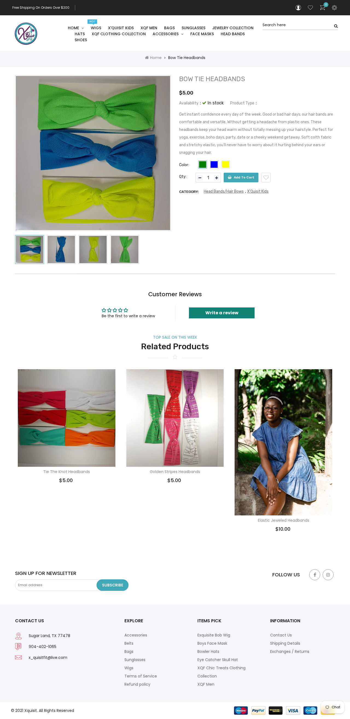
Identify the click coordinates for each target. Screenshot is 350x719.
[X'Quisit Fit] (284, 710)
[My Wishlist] (310, 7)
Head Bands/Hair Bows (224, 191)
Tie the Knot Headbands (66, 471)
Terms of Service (140, 676)
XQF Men (205, 684)
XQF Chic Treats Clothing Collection (221, 672)
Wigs (128, 668)
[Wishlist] (266, 177)
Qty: (182, 176)
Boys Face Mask (212, 643)
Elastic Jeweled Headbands (283, 520)
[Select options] (51, 410)
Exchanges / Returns (289, 651)
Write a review (221, 313)
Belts (128, 643)
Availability (189, 103)
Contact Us (281, 635)
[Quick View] (82, 410)
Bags (128, 651)
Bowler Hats (208, 651)
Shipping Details (285, 643)
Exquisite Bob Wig (213, 635)
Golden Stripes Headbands (175, 471)
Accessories (135, 635)
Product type (242, 103)
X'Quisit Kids (258, 191)
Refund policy (137, 684)
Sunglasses (134, 659)
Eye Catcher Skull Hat (217, 659)
